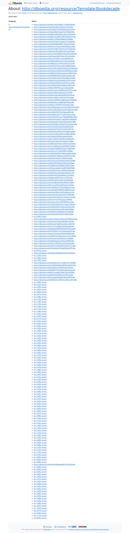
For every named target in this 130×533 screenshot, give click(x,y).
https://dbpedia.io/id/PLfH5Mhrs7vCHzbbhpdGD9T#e (54, 231)
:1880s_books (40, 462)
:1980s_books (40, 493)
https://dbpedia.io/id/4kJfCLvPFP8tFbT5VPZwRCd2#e (54, 105)
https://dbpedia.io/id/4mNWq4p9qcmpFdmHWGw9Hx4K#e (56, 107)
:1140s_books (40, 302)
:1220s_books (40, 321)
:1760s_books (40, 430)
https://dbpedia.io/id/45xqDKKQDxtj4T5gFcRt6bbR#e (54, 32)
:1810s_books (40, 508)
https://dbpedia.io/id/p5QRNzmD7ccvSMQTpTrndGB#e (55, 263)
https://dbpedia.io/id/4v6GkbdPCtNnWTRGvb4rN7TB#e (55, 122)
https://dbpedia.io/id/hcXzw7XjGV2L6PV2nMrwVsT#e (54, 192)
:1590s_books (40, 394)
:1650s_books (40, 408)
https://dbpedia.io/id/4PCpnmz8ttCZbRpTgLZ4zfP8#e (54, 272)
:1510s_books (40, 377)
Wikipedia (47, 529)
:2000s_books (40, 216)
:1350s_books (40, 343)
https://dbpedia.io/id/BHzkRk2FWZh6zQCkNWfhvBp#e (54, 131)
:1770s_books (40, 433)
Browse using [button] (31, 3)
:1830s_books (40, 445)
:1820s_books (40, 442)
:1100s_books (40, 447)
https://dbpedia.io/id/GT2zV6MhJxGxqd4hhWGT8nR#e (54, 146)
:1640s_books (40, 406)
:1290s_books (40, 328)
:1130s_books (40, 299)
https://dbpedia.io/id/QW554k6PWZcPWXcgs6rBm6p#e (55, 153)
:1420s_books (40, 455)
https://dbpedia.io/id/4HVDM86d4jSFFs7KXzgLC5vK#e (54, 44)
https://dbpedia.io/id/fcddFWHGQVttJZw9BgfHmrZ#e (54, 187)
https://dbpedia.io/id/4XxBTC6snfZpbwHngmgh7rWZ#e (55, 236)
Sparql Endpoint (114, 3)
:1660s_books (40, 411)
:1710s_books (40, 421)
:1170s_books (40, 309)
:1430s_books (40, 357)
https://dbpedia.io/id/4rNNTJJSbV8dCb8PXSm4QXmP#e (55, 265)
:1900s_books (40, 476)
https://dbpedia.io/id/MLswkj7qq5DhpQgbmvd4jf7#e (54, 224)
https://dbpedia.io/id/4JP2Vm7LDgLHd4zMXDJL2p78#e (54, 46)
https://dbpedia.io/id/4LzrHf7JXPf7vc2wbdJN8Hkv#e (53, 59)
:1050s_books (40, 289)
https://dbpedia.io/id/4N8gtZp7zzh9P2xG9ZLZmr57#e (54, 63)
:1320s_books (40, 336)
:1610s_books (40, 399)
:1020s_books (40, 285)
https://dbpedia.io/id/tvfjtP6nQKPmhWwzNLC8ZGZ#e (54, 207)
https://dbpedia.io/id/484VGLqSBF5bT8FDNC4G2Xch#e (54, 37)
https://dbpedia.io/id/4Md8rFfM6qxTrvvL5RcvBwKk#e (54, 61)
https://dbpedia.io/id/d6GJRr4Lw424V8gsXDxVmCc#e (54, 173)
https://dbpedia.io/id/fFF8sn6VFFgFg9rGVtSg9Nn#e (53, 180)
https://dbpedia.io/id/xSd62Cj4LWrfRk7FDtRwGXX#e (54, 214)
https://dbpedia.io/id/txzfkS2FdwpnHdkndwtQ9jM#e (54, 209)
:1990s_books (40, 496)
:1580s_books (40, 391)
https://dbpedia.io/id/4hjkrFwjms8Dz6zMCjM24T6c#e (54, 95)
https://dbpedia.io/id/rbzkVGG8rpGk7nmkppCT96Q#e (54, 204)
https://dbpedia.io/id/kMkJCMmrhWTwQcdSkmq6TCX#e (55, 280)
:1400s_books (40, 353)
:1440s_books (40, 360)
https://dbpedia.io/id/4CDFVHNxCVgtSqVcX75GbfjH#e (54, 42)
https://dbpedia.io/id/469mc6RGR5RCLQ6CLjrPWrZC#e (54, 34)
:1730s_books (40, 260)
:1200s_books (40, 316)
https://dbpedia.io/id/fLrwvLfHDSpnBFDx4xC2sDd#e (54, 185)
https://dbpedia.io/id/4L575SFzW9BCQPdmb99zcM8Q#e (55, 54)
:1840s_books (40, 467)
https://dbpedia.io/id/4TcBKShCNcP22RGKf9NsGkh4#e (54, 78)
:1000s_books (40, 282)
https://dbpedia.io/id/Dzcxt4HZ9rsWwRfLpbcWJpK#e (54, 139)
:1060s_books (40, 292)
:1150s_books (40, 304)
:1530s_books (40, 379)
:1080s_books (40, 297)
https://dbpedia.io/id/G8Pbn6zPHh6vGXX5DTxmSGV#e (55, 144)
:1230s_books (40, 323)
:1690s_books (40, 457)
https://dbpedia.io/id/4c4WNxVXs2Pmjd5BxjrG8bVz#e (54, 85)
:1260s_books (40, 326)
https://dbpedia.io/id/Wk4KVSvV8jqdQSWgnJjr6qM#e (54, 163)
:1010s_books (40, 511)
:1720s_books (40, 423)
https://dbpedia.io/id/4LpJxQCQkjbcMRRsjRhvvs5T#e (54, 221)
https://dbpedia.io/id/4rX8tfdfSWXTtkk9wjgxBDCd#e (54, 112)
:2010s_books (40, 250)
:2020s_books (40, 518)
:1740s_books (40, 425)
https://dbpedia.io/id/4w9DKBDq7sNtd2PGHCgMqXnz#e (55, 124)
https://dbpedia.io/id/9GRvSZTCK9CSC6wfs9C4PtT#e (54, 129)
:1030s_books (40, 513)
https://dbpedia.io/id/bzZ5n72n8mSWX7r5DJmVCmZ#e (55, 246)
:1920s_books (40, 481)
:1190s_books (40, 314)
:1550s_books (40, 384)
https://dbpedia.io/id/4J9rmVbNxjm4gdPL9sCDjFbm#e (54, 464)
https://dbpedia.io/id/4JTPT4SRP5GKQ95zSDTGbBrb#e (54, 49)
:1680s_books (40, 416)
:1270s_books (40, 452)
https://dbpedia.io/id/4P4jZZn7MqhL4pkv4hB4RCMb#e (55, 66)
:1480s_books (40, 370)
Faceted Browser (98, 3)
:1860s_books (40, 459)
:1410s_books (40, 355)
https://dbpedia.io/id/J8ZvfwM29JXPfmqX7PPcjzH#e (53, 275)
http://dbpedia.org (50, 13)
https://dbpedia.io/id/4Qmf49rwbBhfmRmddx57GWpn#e (55, 68)
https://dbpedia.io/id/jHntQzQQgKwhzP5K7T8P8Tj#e (54, 195)
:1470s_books (40, 367)
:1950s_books (40, 489)
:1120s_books (40, 450)
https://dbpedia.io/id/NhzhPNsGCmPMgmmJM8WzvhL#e (55, 219)
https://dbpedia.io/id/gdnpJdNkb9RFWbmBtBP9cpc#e (54, 190)
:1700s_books (40, 418)
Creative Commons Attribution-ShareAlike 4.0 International (89, 529)
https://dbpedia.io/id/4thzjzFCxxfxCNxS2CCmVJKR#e (53, 238)
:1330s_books (40, 338)
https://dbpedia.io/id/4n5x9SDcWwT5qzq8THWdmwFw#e (56, 110)
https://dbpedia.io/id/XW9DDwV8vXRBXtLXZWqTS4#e (54, 165)
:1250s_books (40, 255)
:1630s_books (40, 404)
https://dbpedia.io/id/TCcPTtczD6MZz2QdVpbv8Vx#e (54, 226)
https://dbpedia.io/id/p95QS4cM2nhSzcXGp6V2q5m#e (54, 197)
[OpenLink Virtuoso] (47, 526)
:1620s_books (40, 401)
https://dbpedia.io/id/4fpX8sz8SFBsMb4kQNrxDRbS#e (54, 253)
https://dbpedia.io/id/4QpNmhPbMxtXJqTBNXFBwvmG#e (55, 71)
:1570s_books (40, 389)
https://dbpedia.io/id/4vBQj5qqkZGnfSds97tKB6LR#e (54, 241)
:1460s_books (40, 365)
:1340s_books (40, 340)
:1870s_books (40, 472)
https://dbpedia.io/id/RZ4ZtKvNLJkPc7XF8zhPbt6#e (53, 158)
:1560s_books (40, 387)
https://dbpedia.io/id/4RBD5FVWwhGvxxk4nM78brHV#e (55, 73)
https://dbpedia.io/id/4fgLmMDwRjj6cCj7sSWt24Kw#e (54, 24)
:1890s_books (40, 474)
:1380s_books (40, 350)
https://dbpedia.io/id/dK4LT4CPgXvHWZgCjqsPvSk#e (54, 175)
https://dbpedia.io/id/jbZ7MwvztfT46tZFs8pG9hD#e (53, 267)
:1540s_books (40, 382)
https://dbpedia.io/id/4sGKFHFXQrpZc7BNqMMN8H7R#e (55, 117)
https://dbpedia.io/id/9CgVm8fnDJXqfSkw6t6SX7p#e (54, 127)
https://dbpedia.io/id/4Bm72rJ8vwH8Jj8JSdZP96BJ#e (53, 39)
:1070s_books (40, 294)
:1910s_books (40, 479)
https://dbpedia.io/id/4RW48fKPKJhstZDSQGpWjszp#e (54, 76)
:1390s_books (40, 503)
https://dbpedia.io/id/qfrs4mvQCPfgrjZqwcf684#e (53, 199)
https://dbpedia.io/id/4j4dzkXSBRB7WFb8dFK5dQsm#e (55, 229)
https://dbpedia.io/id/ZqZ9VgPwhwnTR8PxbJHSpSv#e (54, 170)
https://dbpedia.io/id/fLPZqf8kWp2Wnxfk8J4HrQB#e (54, 182)
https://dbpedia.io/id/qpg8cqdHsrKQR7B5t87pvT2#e (54, 202)
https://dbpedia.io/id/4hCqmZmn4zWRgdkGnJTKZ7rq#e (55, 90)
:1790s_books (40, 438)
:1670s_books (40, 413)
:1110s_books (40, 515)
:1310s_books (40, 333)
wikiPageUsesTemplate (19, 27)
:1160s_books (40, 306)
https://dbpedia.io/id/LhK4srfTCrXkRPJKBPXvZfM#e (53, 151)
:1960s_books (40, 491)
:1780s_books (40, 435)
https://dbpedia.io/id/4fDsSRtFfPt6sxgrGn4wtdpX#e (54, 88)
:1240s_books (40, 501)
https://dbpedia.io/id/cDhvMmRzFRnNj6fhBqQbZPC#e (54, 248)
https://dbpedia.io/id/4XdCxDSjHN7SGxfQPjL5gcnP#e (54, 83)
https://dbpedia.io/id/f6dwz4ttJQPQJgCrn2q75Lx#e (53, 178)
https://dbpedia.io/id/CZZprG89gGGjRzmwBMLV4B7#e (54, 134)
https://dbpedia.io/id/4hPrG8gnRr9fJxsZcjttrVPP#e (53, 93)
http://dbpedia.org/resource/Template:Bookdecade (71, 8)
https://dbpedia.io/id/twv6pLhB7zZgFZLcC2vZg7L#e (53, 27)
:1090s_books (40, 498)
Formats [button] (44, 3)
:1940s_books (40, 486)
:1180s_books (40, 311)
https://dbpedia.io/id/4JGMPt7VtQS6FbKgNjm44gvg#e (54, 270)
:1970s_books (40, 506)
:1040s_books (40, 287)
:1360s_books (40, 345)
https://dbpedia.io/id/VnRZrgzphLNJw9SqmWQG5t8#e (54, 161)
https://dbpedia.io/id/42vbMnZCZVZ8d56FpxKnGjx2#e (54, 29)
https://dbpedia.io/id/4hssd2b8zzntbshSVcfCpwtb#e (54, 97)
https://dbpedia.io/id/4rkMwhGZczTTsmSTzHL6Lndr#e (54, 114)
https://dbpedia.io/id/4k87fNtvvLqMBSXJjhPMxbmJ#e (54, 102)
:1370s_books (40, 348)
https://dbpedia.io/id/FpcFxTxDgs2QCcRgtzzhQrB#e (54, 141)
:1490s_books (40, 372)
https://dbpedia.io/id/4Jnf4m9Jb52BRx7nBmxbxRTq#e (54, 51)
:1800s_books (40, 440)
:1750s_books (40, 428)
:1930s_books (40, 484)
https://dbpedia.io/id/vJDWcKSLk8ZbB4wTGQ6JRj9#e (54, 212)
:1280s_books (40, 258)
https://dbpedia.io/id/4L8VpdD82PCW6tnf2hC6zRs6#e (54, 56)
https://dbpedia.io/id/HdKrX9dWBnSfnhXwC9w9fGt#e (54, 148)
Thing (24, 13)
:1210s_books (40, 319)
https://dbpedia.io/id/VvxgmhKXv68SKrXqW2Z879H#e (54, 277)
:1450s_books (40, 362)
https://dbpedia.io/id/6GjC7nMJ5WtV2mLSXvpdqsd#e (54, 243)
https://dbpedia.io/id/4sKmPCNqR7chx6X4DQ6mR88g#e (55, 119)
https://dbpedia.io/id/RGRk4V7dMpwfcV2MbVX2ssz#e (54, 156)
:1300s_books (40, 331)
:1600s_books (40, 396)
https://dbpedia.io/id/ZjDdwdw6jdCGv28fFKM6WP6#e (54, 168)
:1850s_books (40, 469)
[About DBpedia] (15, 3)
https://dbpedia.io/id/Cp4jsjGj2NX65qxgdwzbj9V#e (53, 136)
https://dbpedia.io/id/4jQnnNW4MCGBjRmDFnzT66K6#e (55, 100)
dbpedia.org (77, 13)
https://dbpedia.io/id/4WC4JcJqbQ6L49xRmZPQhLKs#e (54, 80)
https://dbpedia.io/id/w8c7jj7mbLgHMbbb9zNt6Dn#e (54, 233)
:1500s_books (40, 374)
